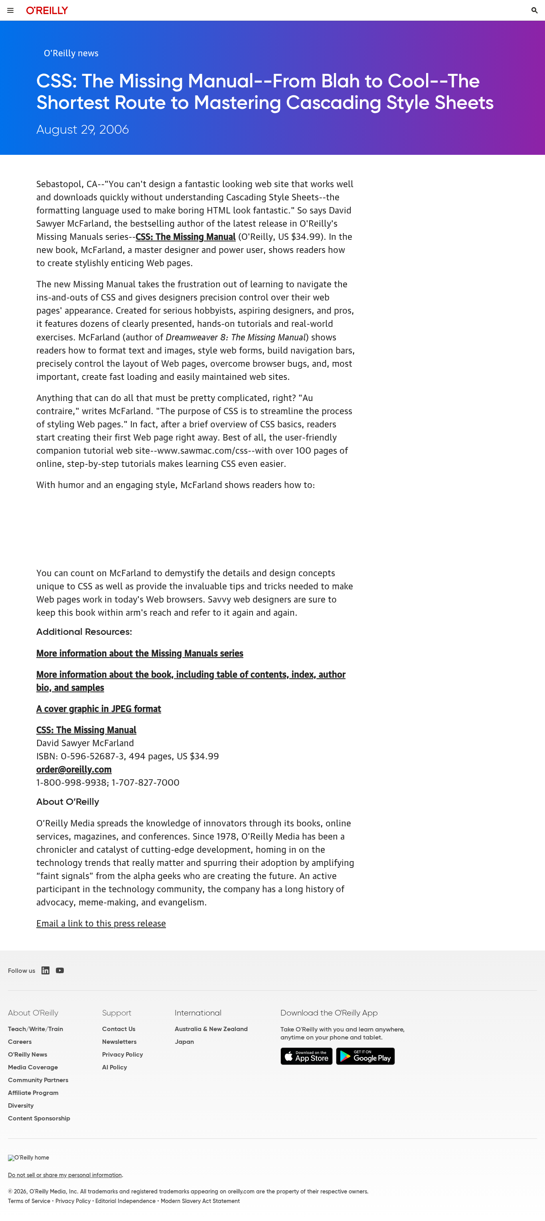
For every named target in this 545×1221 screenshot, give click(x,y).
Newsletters (119, 1041)
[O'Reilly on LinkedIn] (45, 970)
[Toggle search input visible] (534, 10)
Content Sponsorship (39, 1118)
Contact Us (118, 1029)
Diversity (21, 1105)
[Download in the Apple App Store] (306, 1063)
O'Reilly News (27, 1054)
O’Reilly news (71, 52)
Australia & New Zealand (211, 1029)
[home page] (47, 10)
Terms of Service (29, 1201)
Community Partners (38, 1080)
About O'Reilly (33, 1013)
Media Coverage (33, 1067)
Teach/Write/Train (35, 1029)
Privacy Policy (122, 1054)
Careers (20, 1041)
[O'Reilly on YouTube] (60, 970)
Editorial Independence (125, 1201)
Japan (184, 1041)
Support (117, 1013)
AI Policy (114, 1067)
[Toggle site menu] (10, 10)
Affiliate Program (33, 1093)
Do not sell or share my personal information (65, 1175)
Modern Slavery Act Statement (200, 1201)
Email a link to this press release (101, 922)
